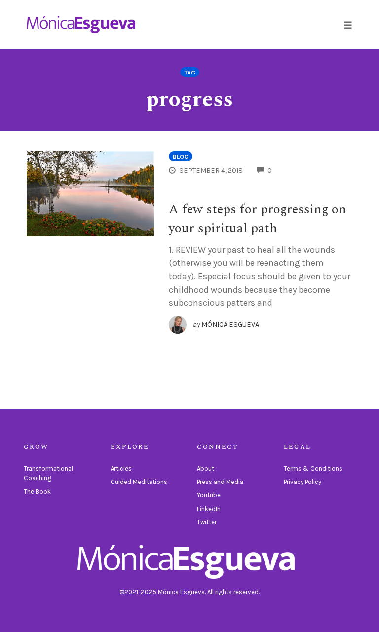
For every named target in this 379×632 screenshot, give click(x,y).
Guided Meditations (139, 481)
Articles (121, 468)
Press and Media (220, 481)
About (205, 468)
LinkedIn (209, 509)
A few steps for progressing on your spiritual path (257, 218)
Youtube (209, 495)
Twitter (207, 522)
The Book (37, 491)
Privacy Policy (302, 481)
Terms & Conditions (313, 468)
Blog (181, 156)
